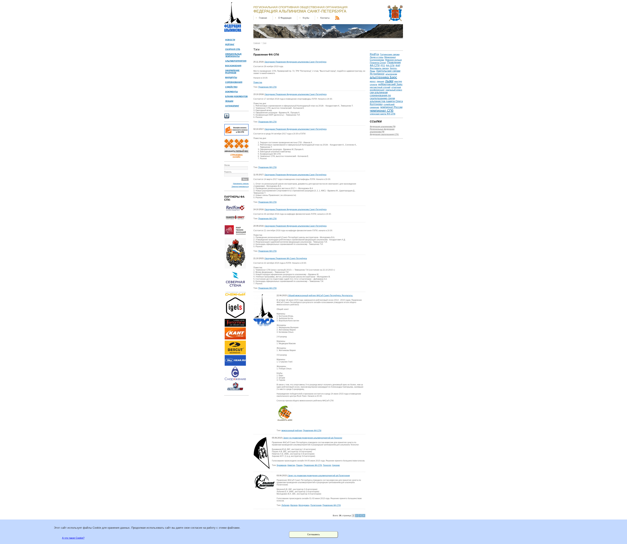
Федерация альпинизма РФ (382, 126)
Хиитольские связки (388, 71)
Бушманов (281, 465)
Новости (230, 40)
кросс (373, 81)
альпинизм (391, 74)
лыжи (389, 81)
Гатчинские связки (390, 54)
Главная (263, 18)
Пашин (299, 465)
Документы (231, 92)
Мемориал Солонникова (383, 58)
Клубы (306, 18)
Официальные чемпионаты (233, 55)
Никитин (291, 465)
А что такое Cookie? (73, 538)
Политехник (316, 505)
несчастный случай (380, 87)
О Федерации (284, 18)
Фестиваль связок (379, 68)
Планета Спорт (378, 62)
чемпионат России (391, 107)
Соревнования (233, 82)
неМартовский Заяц (390, 84)
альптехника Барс (383, 77)
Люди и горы (376, 57)
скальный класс (394, 89)
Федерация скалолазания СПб (384, 134)
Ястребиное (377, 73)
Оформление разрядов (232, 71)
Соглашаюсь (313, 534)
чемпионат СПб (381, 110)
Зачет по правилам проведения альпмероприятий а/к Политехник (319, 475)
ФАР (397, 65)
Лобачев (285, 505)
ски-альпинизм (379, 92)
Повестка (257, 82)
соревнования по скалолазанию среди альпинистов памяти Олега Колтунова (386, 100)
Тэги (264, 43)
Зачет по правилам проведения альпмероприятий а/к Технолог (312, 438)
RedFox (374, 54)
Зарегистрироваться (240, 186)
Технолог (327, 465)
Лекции (229, 101)
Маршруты (231, 77)
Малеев (293, 505)
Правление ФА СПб (267, 87)
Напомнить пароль (241, 183)
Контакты (325, 18)
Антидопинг (232, 106)
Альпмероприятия (235, 61)
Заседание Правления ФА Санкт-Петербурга (286, 258)
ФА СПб (390, 65)
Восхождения (233, 66)
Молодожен (303, 505)
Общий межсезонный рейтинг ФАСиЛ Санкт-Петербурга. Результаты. (320, 295)
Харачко (336, 465)
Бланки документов (236, 96)
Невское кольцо (393, 59)
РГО (383, 65)
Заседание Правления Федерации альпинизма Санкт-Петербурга (295, 62)
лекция (380, 81)
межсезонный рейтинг (291, 430)
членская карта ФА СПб (382, 113)
